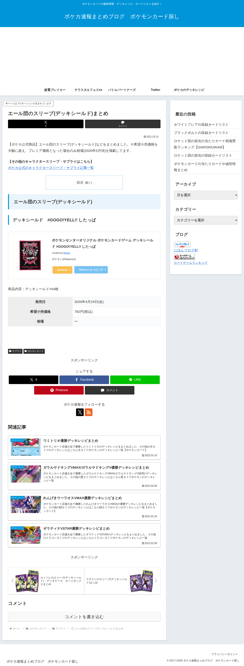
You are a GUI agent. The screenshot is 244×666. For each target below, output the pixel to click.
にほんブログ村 (186, 250)
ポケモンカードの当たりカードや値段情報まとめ (205, 167)
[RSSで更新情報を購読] (88, 412)
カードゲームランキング (190, 262)
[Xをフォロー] (80, 412)
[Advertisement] (122, 55)
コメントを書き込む (84, 616)
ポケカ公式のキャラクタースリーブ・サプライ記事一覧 (51, 168)
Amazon (62, 269)
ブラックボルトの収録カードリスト (201, 133)
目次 (80, 182)
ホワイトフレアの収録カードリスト (201, 124)
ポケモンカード (36, 351)
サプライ (16, 351)
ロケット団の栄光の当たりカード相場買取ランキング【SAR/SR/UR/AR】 (205, 144)
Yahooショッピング (91, 269)
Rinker (66, 253)
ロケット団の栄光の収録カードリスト (203, 155)
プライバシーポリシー (224, 654)
